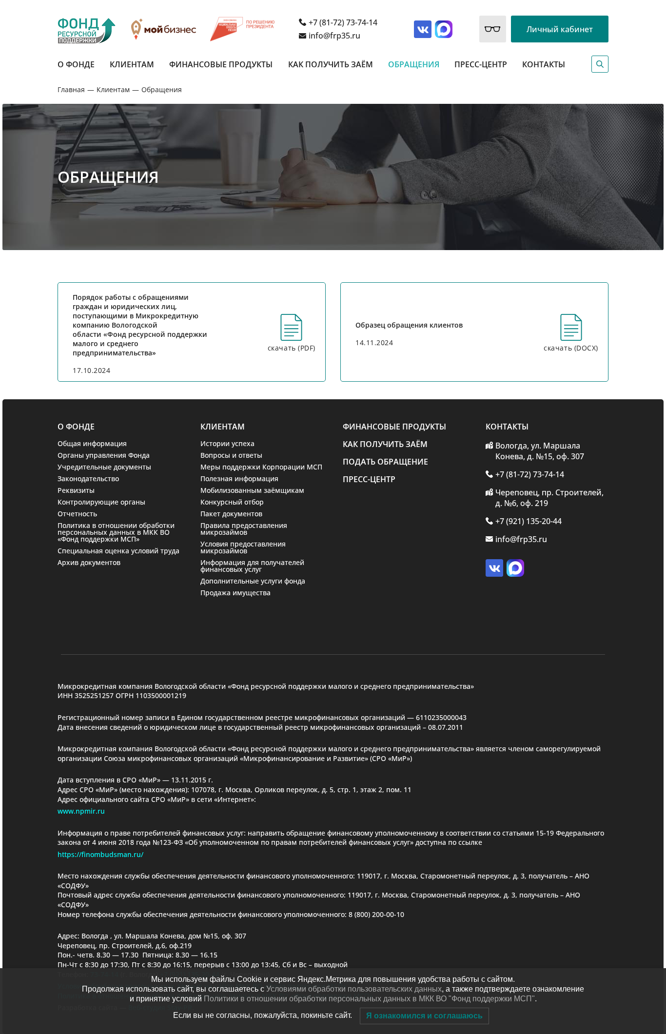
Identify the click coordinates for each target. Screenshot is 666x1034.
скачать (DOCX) (571, 347)
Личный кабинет (560, 29)
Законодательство (88, 478)
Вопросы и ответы (231, 455)
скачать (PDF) (291, 347)
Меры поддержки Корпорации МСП (261, 466)
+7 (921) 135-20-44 (528, 521)
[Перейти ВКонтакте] (422, 29)
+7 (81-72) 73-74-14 (343, 22)
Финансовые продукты (221, 64)
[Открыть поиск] (599, 64)
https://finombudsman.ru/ (100, 854)
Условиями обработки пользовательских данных (354, 989)
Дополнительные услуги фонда (252, 580)
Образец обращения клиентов (409, 325)
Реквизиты (76, 490)
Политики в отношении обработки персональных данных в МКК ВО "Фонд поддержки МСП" (369, 999)
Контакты (543, 64)
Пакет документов (231, 513)
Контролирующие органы (101, 502)
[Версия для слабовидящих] (492, 29)
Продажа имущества (235, 592)
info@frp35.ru (334, 35)
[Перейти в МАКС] (443, 29)
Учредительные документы (104, 466)
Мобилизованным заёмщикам (252, 490)
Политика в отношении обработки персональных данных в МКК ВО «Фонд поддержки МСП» (116, 532)
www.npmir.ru (81, 811)
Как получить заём (330, 64)
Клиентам (132, 64)
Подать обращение (385, 461)
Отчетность (77, 513)
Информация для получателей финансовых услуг (252, 566)
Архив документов (89, 562)
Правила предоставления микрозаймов (243, 529)
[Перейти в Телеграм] (515, 568)
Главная (71, 89)
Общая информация (92, 443)
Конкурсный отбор (232, 502)
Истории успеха (227, 443)
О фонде (76, 64)
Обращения (413, 64)
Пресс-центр (480, 64)
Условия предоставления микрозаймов (243, 547)
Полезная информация (239, 478)
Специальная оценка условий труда (118, 550)
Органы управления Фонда (104, 455)
